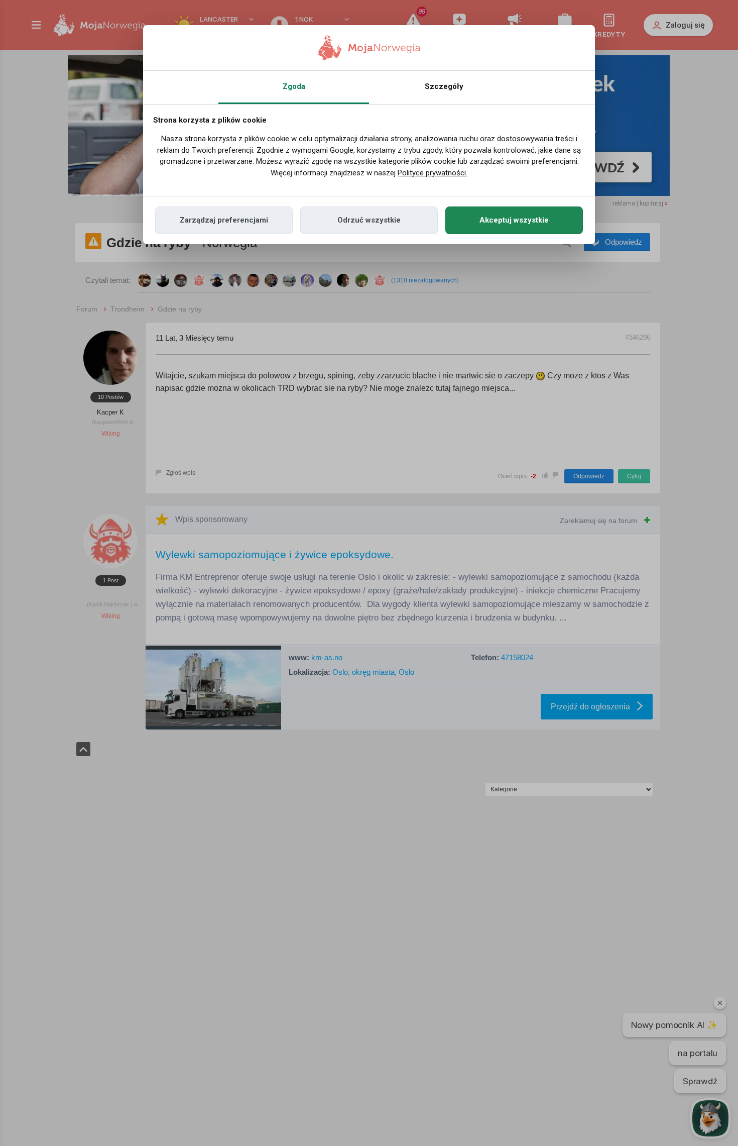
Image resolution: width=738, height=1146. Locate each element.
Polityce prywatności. (432, 172)
